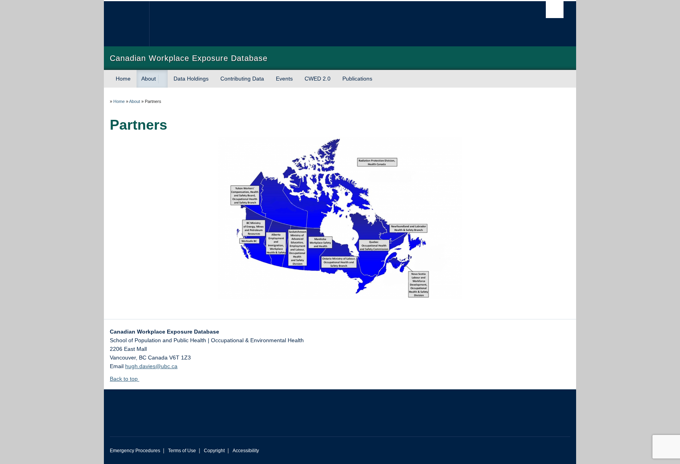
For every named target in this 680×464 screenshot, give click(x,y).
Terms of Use (182, 450)
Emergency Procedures (135, 450)
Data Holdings (191, 78)
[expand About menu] (163, 79)
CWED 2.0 (318, 78)
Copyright (214, 450)
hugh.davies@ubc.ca (151, 366)
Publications (357, 78)
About (148, 78)
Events (284, 78)
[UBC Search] (555, 9)
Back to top (124, 379)
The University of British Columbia (126, 23)
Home (123, 78)
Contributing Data (242, 78)
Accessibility (246, 450)
